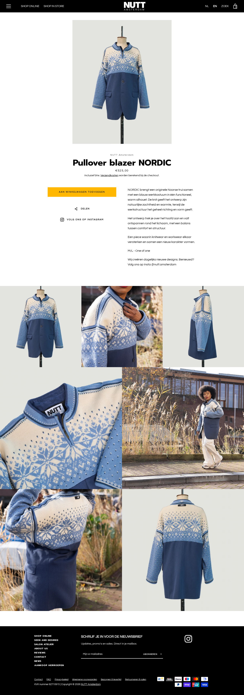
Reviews (40, 652)
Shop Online (30, 6)
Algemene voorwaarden (84, 679)
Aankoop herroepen (49, 665)
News (37, 661)
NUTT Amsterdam (91, 684)
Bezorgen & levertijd (111, 679)
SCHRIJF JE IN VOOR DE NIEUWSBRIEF (112, 636)
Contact (40, 657)
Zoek (225, 6)
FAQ (49, 679)
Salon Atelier (44, 644)
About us (41, 648)
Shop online (43, 636)
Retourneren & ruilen (135, 679)
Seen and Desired (46, 640)
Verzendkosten (109, 175)
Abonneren (150, 654)
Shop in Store (54, 6)
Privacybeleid (61, 679)
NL (207, 6)
